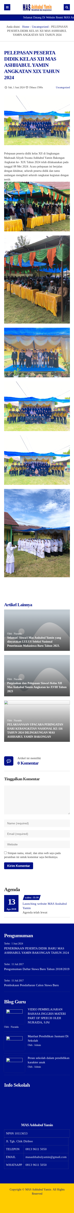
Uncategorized (40, 26)
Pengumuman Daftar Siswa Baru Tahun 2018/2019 (36, 969)
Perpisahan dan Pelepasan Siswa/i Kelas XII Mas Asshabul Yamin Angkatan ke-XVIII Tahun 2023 (37, 687)
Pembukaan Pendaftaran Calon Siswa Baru (31, 985)
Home (25, 26)
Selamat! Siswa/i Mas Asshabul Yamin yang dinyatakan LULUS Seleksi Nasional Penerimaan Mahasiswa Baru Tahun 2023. (34, 641)
